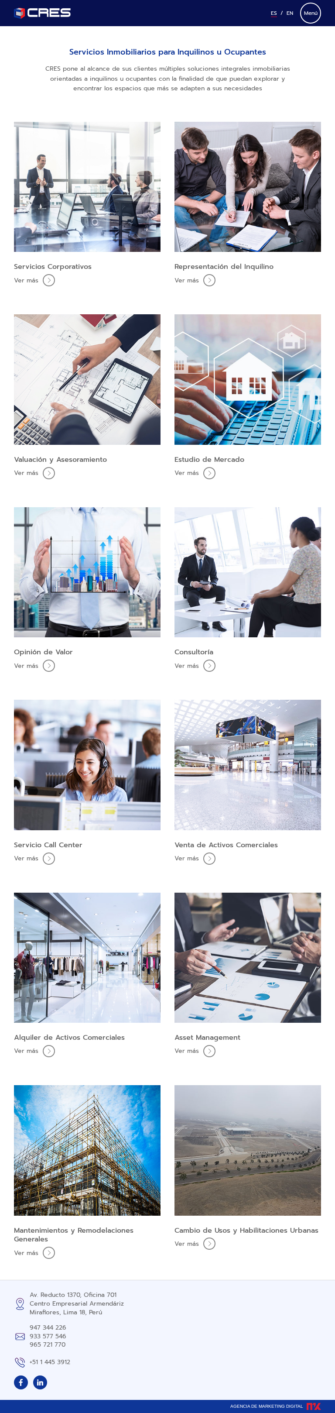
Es (274, 13)
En (290, 13)
